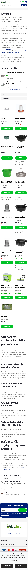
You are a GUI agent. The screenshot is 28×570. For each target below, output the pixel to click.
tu (24, 557)
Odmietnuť (7, 565)
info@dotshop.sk (15, 534)
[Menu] (26, 2)
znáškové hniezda (14, 52)
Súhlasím (21, 566)
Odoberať (22, 510)
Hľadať (24, 5)
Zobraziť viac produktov (13, 89)
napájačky (8, 49)
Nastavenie (14, 560)
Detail (21, 128)
